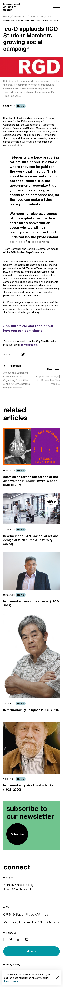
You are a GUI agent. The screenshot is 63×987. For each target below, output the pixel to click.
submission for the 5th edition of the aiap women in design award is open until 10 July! (30, 481)
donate (31, 951)
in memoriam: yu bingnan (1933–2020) (31, 710)
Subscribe (17, 834)
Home (6, 16)
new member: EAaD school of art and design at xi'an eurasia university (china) (31, 540)
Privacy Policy (11, 964)
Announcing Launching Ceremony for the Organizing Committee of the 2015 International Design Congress (16, 380)
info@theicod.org (20, 885)
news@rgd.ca (29, 344)
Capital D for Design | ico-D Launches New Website (48, 380)
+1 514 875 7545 (20, 889)
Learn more (11, 981)
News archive (36, 16)
